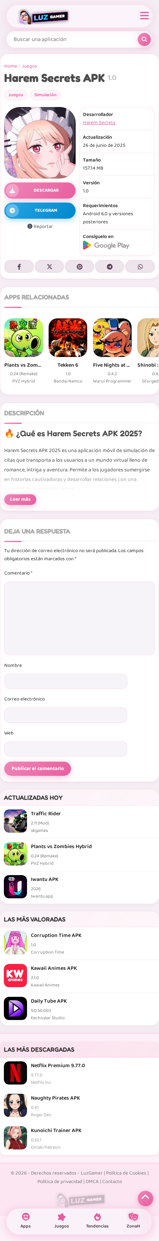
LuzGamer (92, 1173)
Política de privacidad (59, 1182)
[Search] (144, 39)
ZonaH (133, 1226)
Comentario (18, 573)
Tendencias (97, 1226)
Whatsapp (140, 266)
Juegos (29, 66)
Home (10, 66)
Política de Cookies (126, 1173)
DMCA (92, 1182)
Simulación (45, 95)
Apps (25, 1226)
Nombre (13, 665)
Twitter (49, 266)
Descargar (46, 190)
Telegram (109, 266)
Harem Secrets (99, 123)
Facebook (19, 266)
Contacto (112, 1182)
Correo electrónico (24, 699)
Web (9, 733)
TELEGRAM (46, 210)
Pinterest (79, 266)
